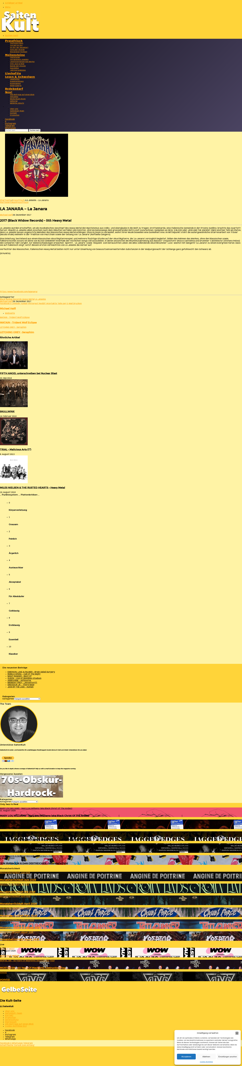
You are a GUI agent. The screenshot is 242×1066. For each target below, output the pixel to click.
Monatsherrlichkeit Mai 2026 (17, 891)
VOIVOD (5, 979)
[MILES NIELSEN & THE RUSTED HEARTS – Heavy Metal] (14, 483)
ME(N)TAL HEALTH (17, 103)
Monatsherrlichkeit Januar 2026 (19, 939)
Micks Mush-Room (18, 99)
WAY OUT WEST (9, 955)
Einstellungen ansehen (227, 1057)
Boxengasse (15, 83)
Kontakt (13, 113)
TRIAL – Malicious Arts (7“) (15, 449)
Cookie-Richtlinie (206, 1062)
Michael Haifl (6, 215)
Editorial (14, 101)
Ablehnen (206, 1057)
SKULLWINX (7, 411)
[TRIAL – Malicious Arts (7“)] (14, 445)
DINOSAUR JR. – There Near (21, 685)
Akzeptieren (186, 1057)
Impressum (11, 1022)
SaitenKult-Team (17, 111)
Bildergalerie (16, 86)
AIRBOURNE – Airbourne (19, 680)
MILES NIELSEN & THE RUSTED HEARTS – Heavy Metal (32, 487)
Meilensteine (15, 54)
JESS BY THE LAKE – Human (21, 687)
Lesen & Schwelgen (20, 76)
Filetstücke (15, 57)
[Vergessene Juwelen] (31, 797)
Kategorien (8, 699)
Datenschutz (12, 1020)
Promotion (14, 115)
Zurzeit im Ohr (16, 45)
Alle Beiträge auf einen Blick (22, 95)
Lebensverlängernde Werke (22, 62)
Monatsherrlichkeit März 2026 (18, 915)
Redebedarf (14, 88)
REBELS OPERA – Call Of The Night (24, 674)
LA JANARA (40, 299)
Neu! (8, 92)
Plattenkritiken (16, 43)
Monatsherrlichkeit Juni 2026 (18, 879)
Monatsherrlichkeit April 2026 (18, 903)
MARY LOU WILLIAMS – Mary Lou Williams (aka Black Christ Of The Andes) (44, 815)
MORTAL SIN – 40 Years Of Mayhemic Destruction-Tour (33, 967)
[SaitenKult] (20, 31)
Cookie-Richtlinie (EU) (16, 1026)
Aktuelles (14, 97)
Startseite (5, 200)
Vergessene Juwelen (19, 59)
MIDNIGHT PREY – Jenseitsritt (22, 683)
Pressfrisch (14, 40)
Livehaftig (13, 73)
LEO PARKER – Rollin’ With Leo (18, 827)
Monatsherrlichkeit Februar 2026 (20, 927)
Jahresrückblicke (18, 70)
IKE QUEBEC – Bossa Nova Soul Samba (23, 851)
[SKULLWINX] (14, 406)
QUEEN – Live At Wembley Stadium (24, 678)
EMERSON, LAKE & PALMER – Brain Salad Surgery (31, 672)
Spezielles (14, 68)
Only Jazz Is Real (17, 64)
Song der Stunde (17, 50)
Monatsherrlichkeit (18, 52)
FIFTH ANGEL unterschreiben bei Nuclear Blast (28, 373)
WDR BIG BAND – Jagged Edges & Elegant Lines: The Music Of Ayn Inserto (44, 839)
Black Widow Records (11, 299)
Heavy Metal (28, 299)
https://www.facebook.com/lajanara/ (19, 292)
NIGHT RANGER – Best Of (20, 676)
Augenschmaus (17, 81)
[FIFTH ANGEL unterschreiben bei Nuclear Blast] (14, 368)
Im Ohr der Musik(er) (19, 47)
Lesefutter (15, 79)
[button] (237, 1033)
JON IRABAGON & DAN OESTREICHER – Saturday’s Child (34, 863)
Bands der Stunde (18, 66)
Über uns (14, 109)
